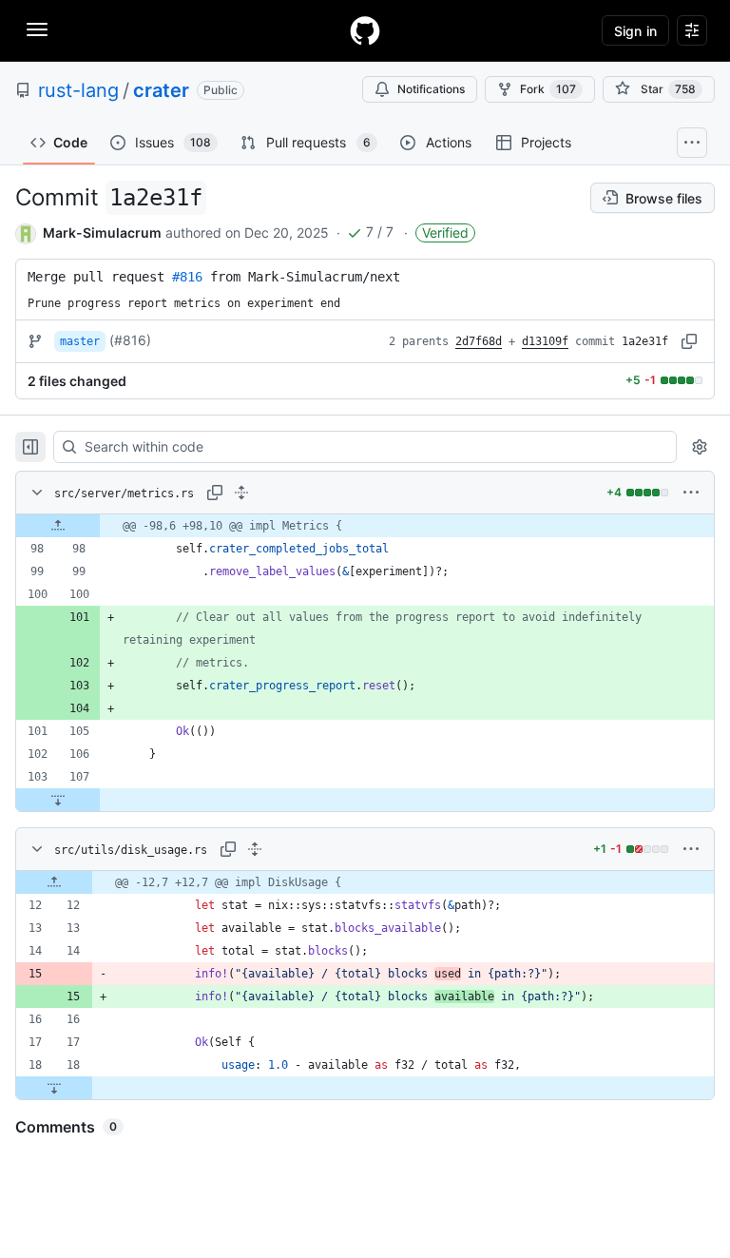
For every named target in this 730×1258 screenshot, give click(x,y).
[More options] (691, 492)
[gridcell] (365, 525)
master (80, 341)
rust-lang (78, 90)
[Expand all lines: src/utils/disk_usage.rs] (254, 849)
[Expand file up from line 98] (58, 525)
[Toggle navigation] (37, 29)
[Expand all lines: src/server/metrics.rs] (241, 492)
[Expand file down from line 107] (58, 799)
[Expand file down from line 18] (54, 1087)
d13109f (545, 341)
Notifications (431, 89)
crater (161, 90)
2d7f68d (478, 341)
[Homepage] (365, 30)
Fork (548, 89)
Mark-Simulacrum (102, 232)
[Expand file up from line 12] (54, 882)
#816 (187, 276)
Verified (445, 232)
